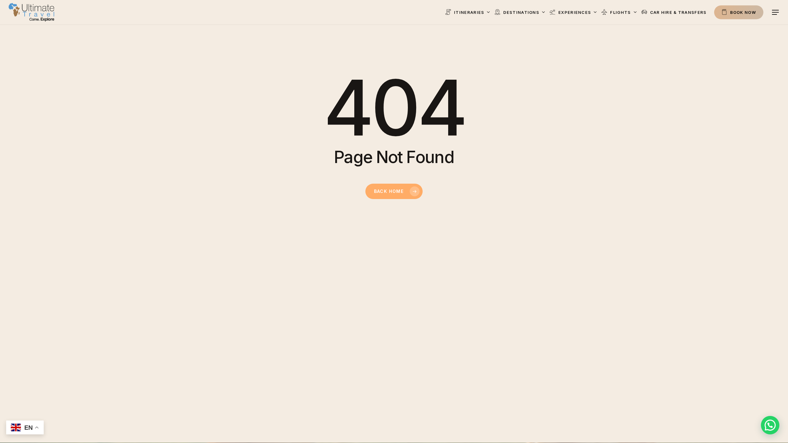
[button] (775, 12)
